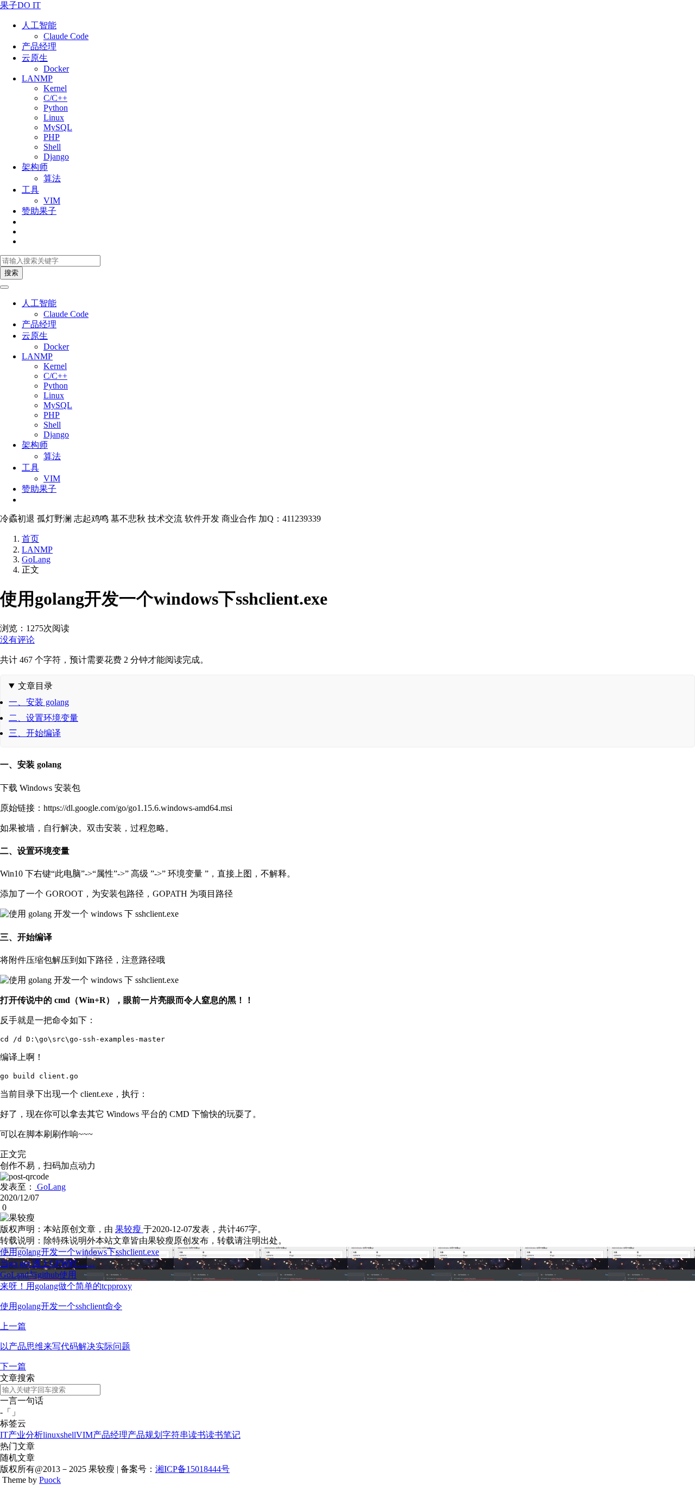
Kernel (55, 88)
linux (51, 1434)
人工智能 (39, 25)
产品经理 (39, 46)
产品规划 (145, 1434)
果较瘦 (129, 1229)
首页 (30, 538)
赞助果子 (39, 210)
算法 (52, 178)
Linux (53, 117)
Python (55, 107)
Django (56, 156)
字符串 (175, 1434)
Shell (52, 146)
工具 (30, 189)
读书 (197, 1434)
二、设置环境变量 (43, 717)
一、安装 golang (39, 702)
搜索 (11, 273)
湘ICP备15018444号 (192, 1469)
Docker (56, 68)
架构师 (35, 167)
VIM (51, 200)
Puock (50, 1479)
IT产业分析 (21, 1434)
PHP (51, 137)
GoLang (36, 559)
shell (68, 1434)
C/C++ (55, 98)
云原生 (35, 57)
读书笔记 (223, 1434)
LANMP (37, 78)
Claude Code (66, 36)
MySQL (57, 127)
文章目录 (35, 685)
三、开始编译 (35, 733)
